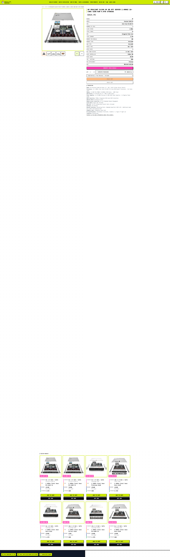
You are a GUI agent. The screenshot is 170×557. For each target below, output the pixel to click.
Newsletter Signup (46, 554)
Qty (87, 71)
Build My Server (53, 2)
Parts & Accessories (84, 2)
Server (46, 6)
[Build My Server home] (6, 2)
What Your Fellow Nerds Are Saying (28, 554)
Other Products (94, 2)
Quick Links (112, 2)
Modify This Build (109, 68)
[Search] (162, 2)
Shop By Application (64, 2)
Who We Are (101, 2)
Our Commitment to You (9, 554)
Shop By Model (73, 2)
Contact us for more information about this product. (100, 115)
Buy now (50, 498)
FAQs (107, 2)
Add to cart (50, 495)
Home (43, 6)
